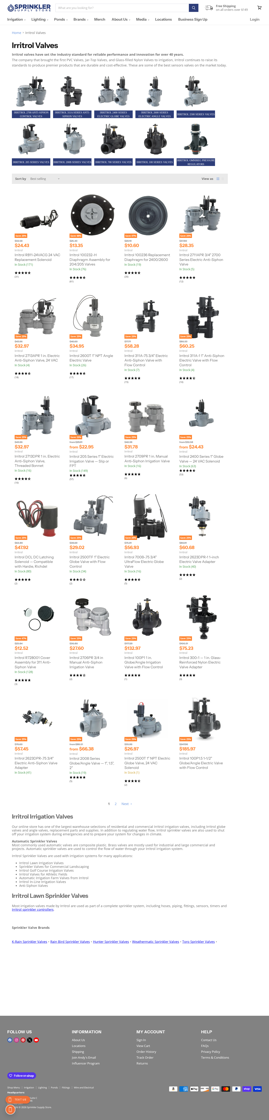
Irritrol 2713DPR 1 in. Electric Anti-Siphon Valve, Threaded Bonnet (37, 461)
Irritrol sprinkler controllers (33, 909)
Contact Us (208, 1040)
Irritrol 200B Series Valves (72, 162)
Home (16, 33)
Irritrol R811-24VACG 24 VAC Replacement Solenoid (37, 257)
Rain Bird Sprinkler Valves (70, 941)
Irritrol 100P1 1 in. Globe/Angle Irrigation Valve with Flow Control (143, 662)
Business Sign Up (192, 19)
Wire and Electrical (84, 1087)
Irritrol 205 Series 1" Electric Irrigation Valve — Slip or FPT (92, 461)
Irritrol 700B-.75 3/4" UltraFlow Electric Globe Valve (144, 562)
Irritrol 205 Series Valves (31, 162)
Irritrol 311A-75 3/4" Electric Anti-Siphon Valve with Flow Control (146, 360)
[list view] (223, 179)
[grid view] (218, 179)
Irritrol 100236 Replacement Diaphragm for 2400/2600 (147, 257)
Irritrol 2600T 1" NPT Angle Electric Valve (91, 358)
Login (254, 19)
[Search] (194, 8)
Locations (163, 19)
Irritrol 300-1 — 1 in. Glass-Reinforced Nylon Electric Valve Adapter (200, 662)
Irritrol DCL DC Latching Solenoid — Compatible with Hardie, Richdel (34, 562)
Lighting (38, 19)
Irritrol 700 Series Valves (113, 162)
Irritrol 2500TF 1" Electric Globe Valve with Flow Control (90, 562)
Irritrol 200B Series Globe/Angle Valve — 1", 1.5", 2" (92, 763)
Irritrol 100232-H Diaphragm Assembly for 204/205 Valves (90, 259)
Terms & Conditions (215, 1057)
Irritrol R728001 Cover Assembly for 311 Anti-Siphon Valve (33, 662)
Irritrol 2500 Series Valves (196, 114)
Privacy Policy (210, 1052)
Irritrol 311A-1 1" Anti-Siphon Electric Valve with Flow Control (201, 360)
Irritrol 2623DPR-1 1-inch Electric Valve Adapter (199, 559)
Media (141, 19)
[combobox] (122, 8)
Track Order (145, 1057)
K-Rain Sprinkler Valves (29, 941)
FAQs (205, 1046)
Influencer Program (86, 1063)
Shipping (78, 1052)
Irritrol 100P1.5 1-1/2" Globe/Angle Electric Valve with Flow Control (201, 763)
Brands (80, 19)
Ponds (60, 19)
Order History (146, 1052)
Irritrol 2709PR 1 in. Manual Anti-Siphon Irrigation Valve (147, 458)
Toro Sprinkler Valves (198, 941)
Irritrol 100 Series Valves (155, 162)
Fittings (66, 1087)
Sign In (141, 1040)
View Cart (143, 1046)
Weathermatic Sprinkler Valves (155, 941)
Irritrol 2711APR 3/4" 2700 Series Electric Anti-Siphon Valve (201, 259)
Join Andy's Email (84, 1057)
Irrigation (15, 19)
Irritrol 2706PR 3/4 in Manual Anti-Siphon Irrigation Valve (86, 662)
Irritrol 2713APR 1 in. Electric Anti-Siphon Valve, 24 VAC (37, 358)
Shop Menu (13, 1087)
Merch (99, 19)
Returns (142, 1063)
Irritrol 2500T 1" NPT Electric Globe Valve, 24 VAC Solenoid (147, 763)
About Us (120, 19)
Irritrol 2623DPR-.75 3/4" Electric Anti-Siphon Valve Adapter (36, 763)
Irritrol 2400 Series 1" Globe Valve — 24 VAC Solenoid (201, 458)
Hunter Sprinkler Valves (111, 941)
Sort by (20, 178)
